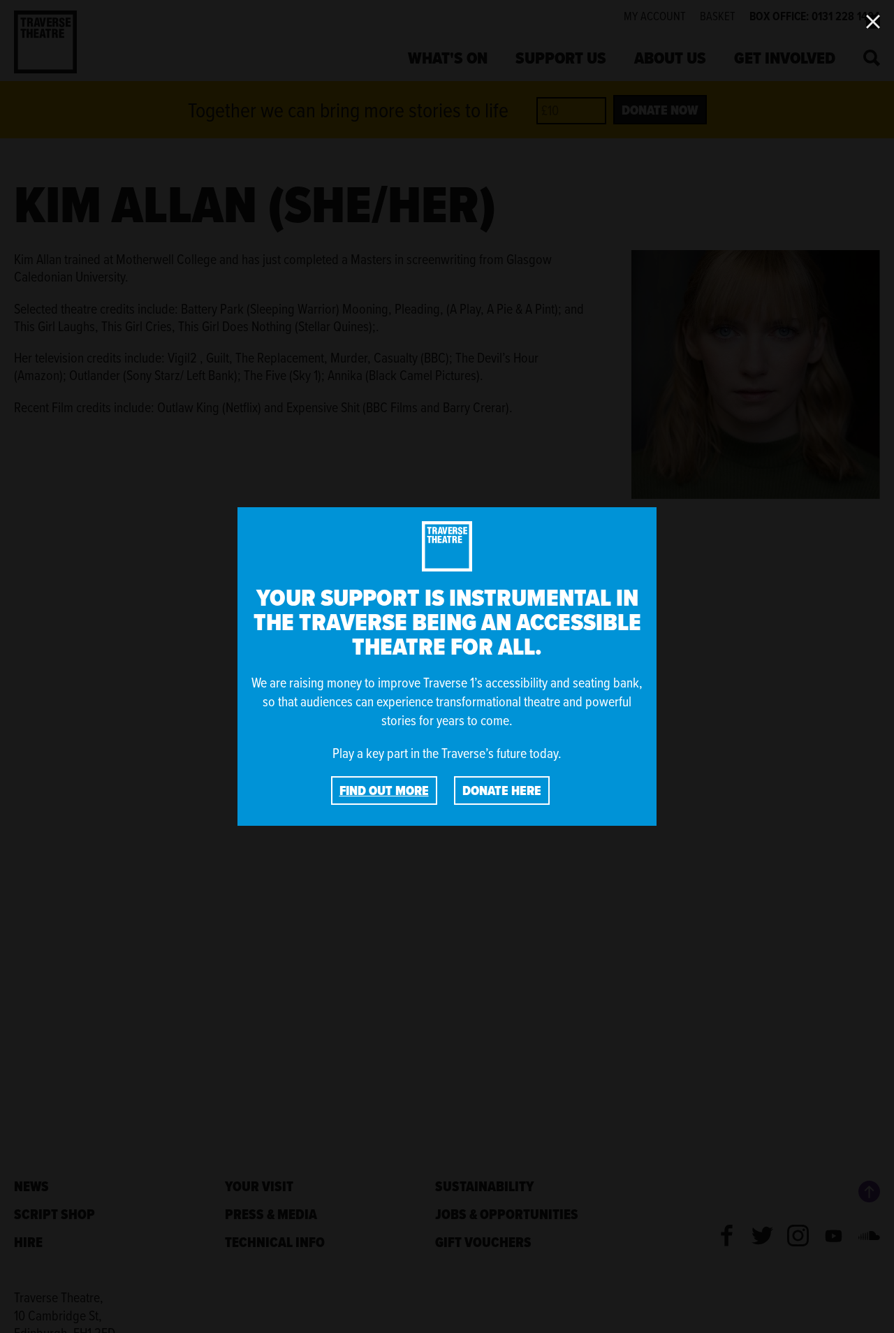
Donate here (501, 790)
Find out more (384, 790)
